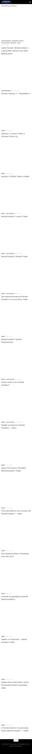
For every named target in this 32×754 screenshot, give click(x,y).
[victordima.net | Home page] (8, 2)
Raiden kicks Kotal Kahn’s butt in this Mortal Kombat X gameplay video (15, 685)
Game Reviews (6, 41)
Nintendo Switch (18, 41)
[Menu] (30, 2)
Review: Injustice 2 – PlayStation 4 (15, 94)
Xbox (19, 43)
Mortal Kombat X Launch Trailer (14, 216)
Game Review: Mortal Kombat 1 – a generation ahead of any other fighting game (15, 51)
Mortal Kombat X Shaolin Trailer (14, 256)
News (3, 130)
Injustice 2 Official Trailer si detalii (15, 176)
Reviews (13, 43)
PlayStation (5, 43)
